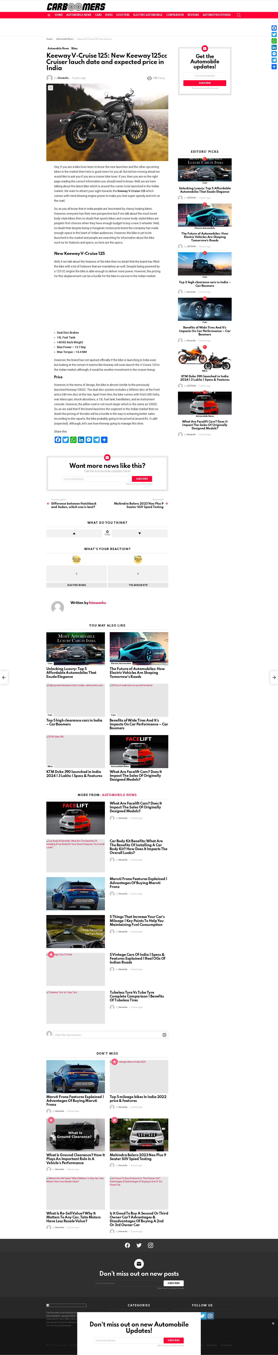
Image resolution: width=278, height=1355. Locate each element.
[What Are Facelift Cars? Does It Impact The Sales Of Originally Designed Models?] (139, 751)
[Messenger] (274, 54)
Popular (51, 954)
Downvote (139, 533)
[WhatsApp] (274, 41)
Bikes (108, 15)
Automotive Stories (217, 15)
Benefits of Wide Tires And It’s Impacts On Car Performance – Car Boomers (139, 724)
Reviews (193, 15)
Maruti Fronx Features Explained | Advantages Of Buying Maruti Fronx (138, 883)
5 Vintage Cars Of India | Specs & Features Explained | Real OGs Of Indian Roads (137, 958)
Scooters (123, 15)
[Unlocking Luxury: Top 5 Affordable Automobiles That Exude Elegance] (75, 648)
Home (59, 15)
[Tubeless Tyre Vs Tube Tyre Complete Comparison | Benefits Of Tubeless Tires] (75, 1007)
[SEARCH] (239, 15)
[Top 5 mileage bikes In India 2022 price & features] (139, 1076)
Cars (98, 15)
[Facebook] (274, 28)
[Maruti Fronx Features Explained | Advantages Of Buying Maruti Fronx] (75, 893)
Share (50, 87)
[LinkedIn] (274, 47)
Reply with (164, 1035)
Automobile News (78, 15)
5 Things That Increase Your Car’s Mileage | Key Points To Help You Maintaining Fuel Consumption (137, 920)
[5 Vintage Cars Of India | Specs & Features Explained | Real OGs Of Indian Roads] (75, 969)
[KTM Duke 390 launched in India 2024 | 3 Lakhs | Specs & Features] (75, 751)
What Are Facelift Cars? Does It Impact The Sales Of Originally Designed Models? (136, 775)
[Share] (274, 66)
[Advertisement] (139, 27)
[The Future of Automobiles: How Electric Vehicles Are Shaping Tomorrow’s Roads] (139, 648)
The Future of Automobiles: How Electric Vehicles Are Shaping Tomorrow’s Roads (137, 673)
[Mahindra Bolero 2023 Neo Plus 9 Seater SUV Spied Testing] (139, 1135)
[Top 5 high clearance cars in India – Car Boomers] (75, 700)
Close (273, 1323)
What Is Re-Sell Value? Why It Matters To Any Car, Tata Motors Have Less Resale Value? (73, 1217)
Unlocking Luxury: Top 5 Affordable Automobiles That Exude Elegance (71, 673)
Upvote (74, 533)
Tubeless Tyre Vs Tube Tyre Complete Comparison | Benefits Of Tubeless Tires (137, 996)
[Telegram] (274, 60)
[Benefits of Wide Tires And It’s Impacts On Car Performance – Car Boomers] (139, 700)
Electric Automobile (147, 15)
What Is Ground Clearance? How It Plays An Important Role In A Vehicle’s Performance (75, 1159)
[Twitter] (274, 34)
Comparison (175, 15)
